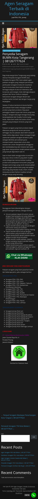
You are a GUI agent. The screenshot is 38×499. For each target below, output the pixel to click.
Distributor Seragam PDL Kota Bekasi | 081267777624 (17, 455)
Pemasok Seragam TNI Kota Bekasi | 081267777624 (15, 427)
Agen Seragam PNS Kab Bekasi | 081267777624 (15, 452)
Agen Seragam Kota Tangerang (11, 50)
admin (15, 64)
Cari (2, 434)
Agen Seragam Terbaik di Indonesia (19, 9)
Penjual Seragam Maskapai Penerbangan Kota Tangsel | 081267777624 (18, 416)
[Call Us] (33, 495)
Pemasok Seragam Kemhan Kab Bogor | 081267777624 (18, 466)
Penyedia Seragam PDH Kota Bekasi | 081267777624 (17, 463)
